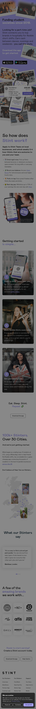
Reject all (7, 704)
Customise (18, 704)
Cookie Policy (16, 701)
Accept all (28, 704)
